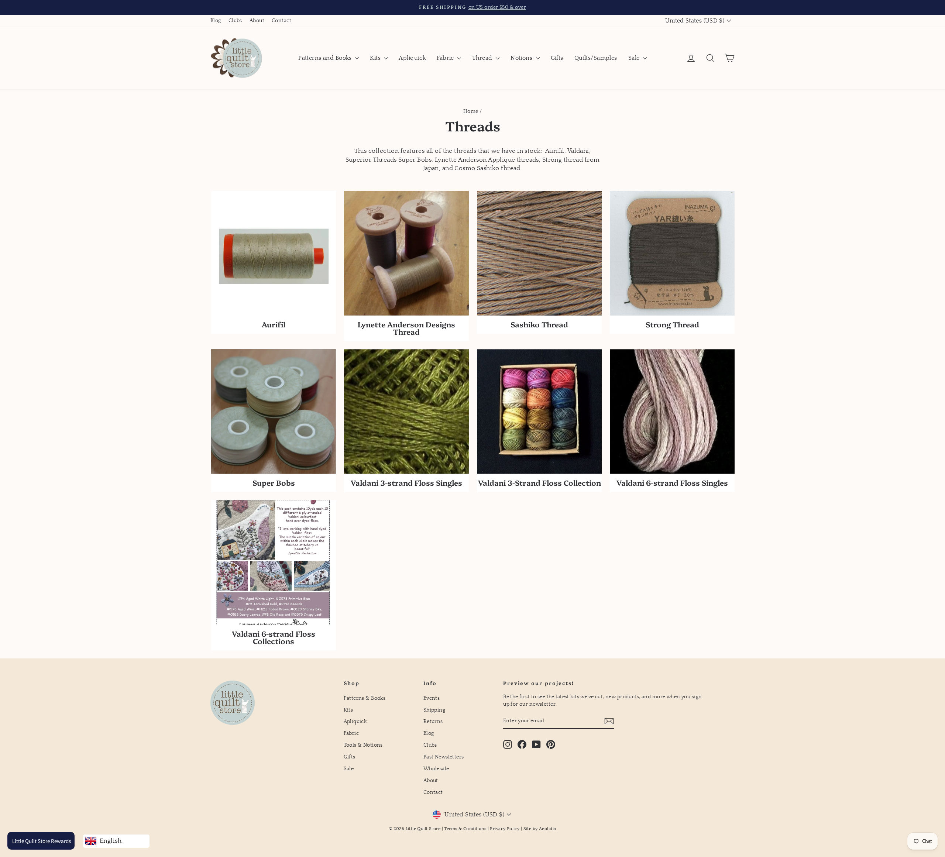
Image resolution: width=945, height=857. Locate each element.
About (257, 21)
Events (431, 698)
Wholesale (436, 769)
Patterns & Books (365, 698)
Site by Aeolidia (539, 828)
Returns (433, 722)
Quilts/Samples (595, 58)
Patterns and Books (325, 58)
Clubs (235, 21)
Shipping (434, 710)
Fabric (446, 58)
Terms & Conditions (465, 828)
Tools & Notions (363, 745)
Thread (483, 58)
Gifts (557, 58)
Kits (376, 58)
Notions (522, 58)
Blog (215, 21)
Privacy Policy (504, 828)
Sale (634, 58)
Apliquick (412, 58)
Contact (281, 21)
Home (470, 111)
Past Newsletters (443, 757)
